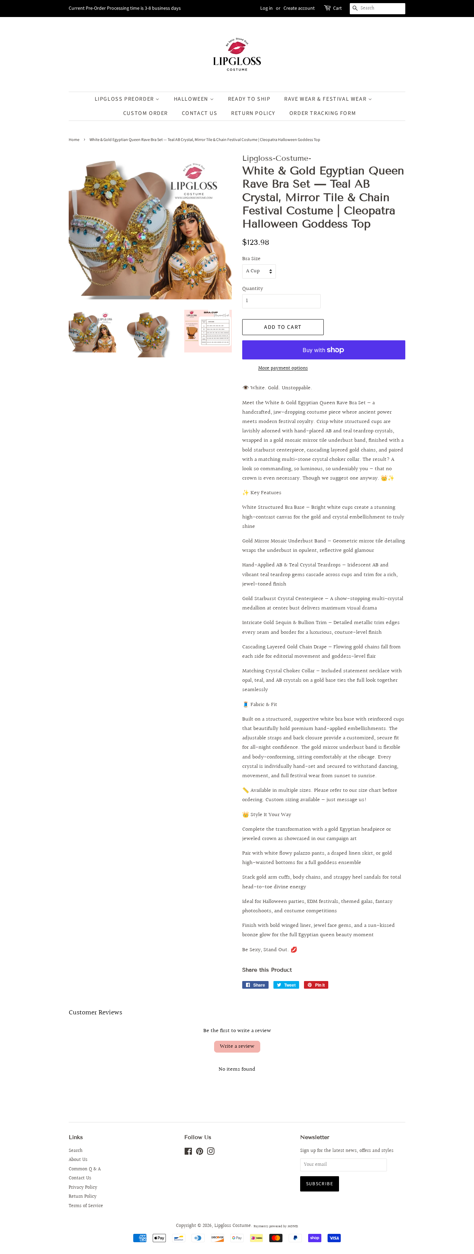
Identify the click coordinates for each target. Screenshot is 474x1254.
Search (76, 1151)
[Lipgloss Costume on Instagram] (210, 1153)
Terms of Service (86, 1206)
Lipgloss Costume (232, 1226)
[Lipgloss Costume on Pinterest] (199, 1153)
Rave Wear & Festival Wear (326, 99)
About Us (78, 1160)
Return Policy (82, 1197)
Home (74, 140)
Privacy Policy (83, 1187)
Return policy (253, 113)
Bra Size (251, 259)
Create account (299, 8)
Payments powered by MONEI (276, 1226)
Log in (266, 8)
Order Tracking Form (322, 113)
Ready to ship (249, 99)
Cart (337, 8)
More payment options (283, 368)
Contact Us (200, 113)
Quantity (252, 288)
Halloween (192, 99)
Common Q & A (85, 1169)
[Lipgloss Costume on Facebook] (188, 1153)
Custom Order (145, 113)
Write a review (237, 1046)
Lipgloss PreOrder (125, 99)
